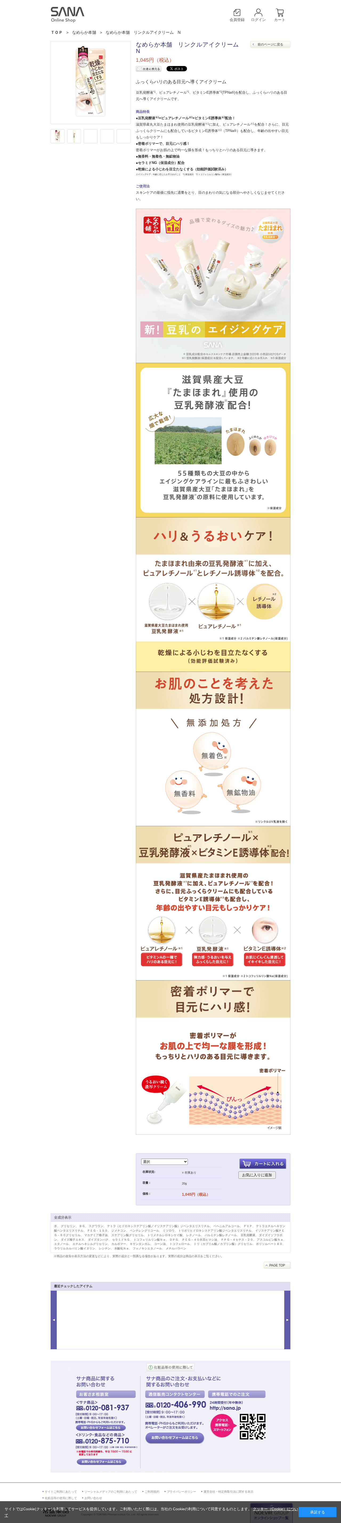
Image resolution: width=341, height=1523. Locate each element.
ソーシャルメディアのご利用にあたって (110, 1491)
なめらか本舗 (84, 32)
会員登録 (237, 20)
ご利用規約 (152, 1491)
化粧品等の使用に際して (61, 1498)
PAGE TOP (277, 1265)
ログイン (258, 20)
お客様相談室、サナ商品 (101, 1427)
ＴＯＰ (57, 32)
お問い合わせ (93, 1498)
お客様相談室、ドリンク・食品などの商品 (100, 1461)
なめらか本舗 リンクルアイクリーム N (143, 32)
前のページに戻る (270, 44)
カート (279, 20)
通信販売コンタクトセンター (174, 1438)
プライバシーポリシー (181, 1491)
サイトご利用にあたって (61, 1491)
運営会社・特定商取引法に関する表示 (228, 1491)
